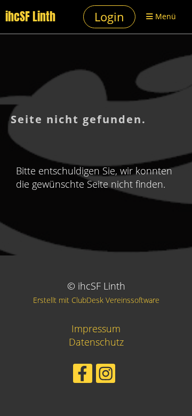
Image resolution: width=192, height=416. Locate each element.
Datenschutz (96, 341)
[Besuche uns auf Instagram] (105, 376)
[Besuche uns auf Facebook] (82, 376)
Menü (164, 16)
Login (109, 17)
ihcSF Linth (30, 17)
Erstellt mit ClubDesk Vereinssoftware (96, 300)
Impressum (96, 328)
